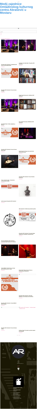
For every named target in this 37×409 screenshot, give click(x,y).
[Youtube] (18, 369)
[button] (18, 28)
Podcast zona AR (18, 20)
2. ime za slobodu (18, 22)
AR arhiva (25, 26)
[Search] (1, 34)
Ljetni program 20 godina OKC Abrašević (8, 201)
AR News (18, 17)
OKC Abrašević (18, 15)
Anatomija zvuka (18, 24)
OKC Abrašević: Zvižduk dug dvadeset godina (27, 208)
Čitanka (10, 26)
